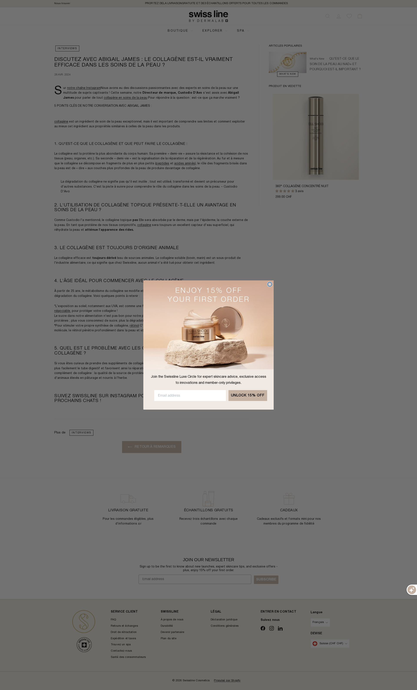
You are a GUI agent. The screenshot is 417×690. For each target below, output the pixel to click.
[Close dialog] (270, 284)
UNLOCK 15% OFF (248, 395)
